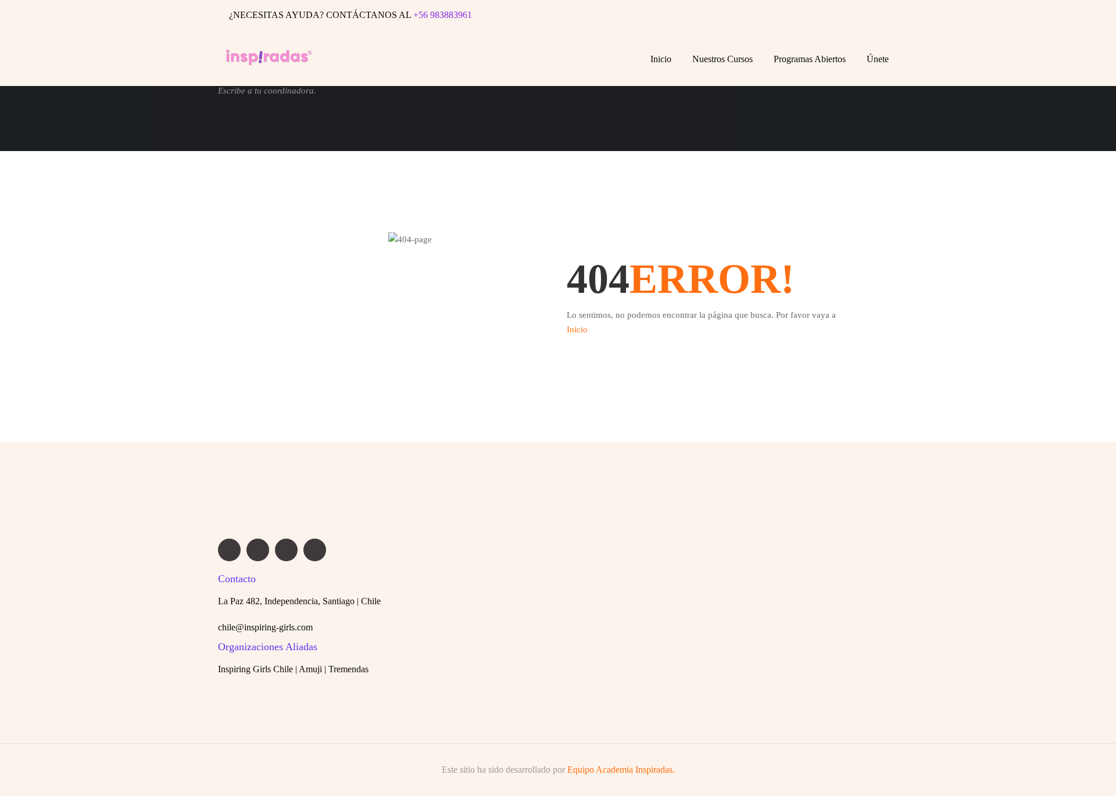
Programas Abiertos (810, 59)
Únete (878, 59)
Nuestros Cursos (722, 59)
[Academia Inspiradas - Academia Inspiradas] (269, 64)
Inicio (660, 59)
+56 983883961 (442, 15)
